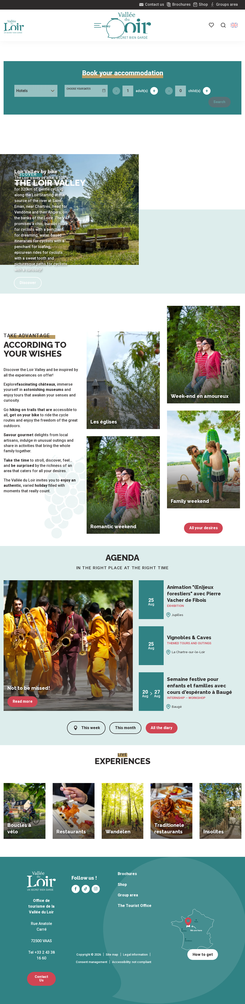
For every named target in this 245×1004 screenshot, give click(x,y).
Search (219, 102)
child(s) (194, 91)
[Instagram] (96, 889)
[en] (234, 25)
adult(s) (142, 91)
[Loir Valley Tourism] (131, 25)
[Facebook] (76, 889)
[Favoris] (212, 25)
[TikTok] (86, 889)
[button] (223, 25)
